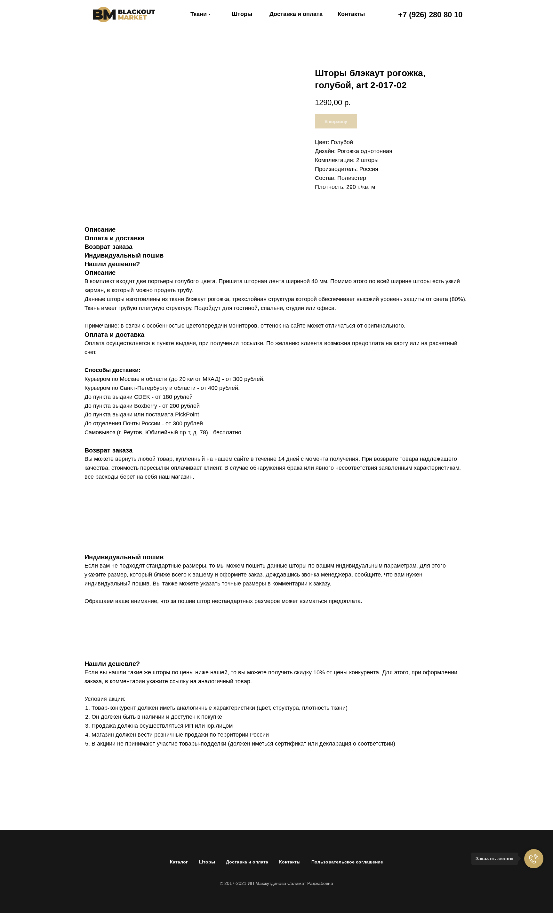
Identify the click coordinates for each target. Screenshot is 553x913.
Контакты (290, 861)
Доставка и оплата (247, 861)
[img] (124, 14)
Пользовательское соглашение (347, 861)
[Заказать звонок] (533, 858)
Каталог (179, 861)
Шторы (207, 861)
